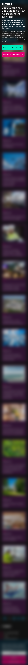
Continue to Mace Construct (13, 54)
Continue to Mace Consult (12, 48)
